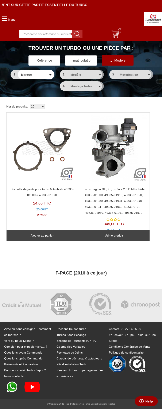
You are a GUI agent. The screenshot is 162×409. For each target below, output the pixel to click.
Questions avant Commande (23, 352)
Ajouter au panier (42, 235)
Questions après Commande (23, 358)
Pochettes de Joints (70, 352)
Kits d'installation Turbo (72, 364)
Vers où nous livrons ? (19, 340)
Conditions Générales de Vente (129, 346)
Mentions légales (107, 404)
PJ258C (42, 202)
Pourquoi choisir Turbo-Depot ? (25, 370)
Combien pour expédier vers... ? (25, 346)
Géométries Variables (71, 346)
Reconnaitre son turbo (71, 329)
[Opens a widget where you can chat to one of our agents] (146, 401)
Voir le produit (114, 235)
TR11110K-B (113, 212)
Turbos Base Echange (71, 334)
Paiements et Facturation (21, 364)
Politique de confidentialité (126, 352)
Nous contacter (14, 376)
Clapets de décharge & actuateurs (79, 358)
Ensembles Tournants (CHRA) (77, 340)
